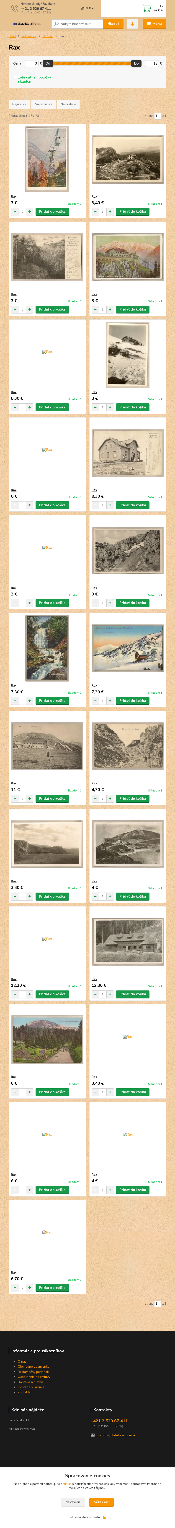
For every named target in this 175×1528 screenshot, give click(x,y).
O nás (22, 1361)
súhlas (67, 1484)
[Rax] (47, 159)
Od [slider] (48, 63)
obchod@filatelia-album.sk (116, 1435)
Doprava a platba (31, 1382)
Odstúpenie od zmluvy (34, 1377)
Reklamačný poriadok (34, 1372)
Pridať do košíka (52, 211)
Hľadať (113, 23)
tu (104, 1517)
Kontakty (24, 1392)
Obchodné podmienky (33, 1366)
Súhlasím (101, 1502)
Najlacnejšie (43, 104)
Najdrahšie (68, 104)
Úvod (12, 36)
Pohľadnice (28, 36)
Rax (13, 197)
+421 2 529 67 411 (36, 8)
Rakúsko (47, 36)
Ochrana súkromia (31, 1387)
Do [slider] (136, 63)
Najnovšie (19, 104)
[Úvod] (28, 24)
